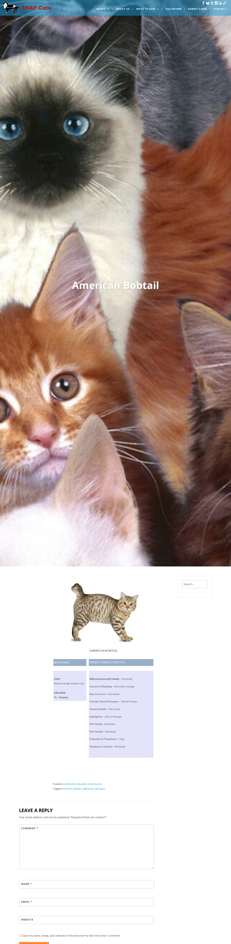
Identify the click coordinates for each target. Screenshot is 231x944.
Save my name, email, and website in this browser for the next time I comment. (71, 936)
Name (26, 884)
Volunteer (174, 8)
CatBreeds (87, 788)
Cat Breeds (70, 784)
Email (26, 901)
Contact (219, 8)
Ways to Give (145, 8)
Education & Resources (89, 784)
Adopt (101, 8)
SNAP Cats (12, 10)
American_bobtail (71, 788)
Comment (29, 828)
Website (27, 919)
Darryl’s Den (197, 8)
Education (100, 788)
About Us (123, 8)
